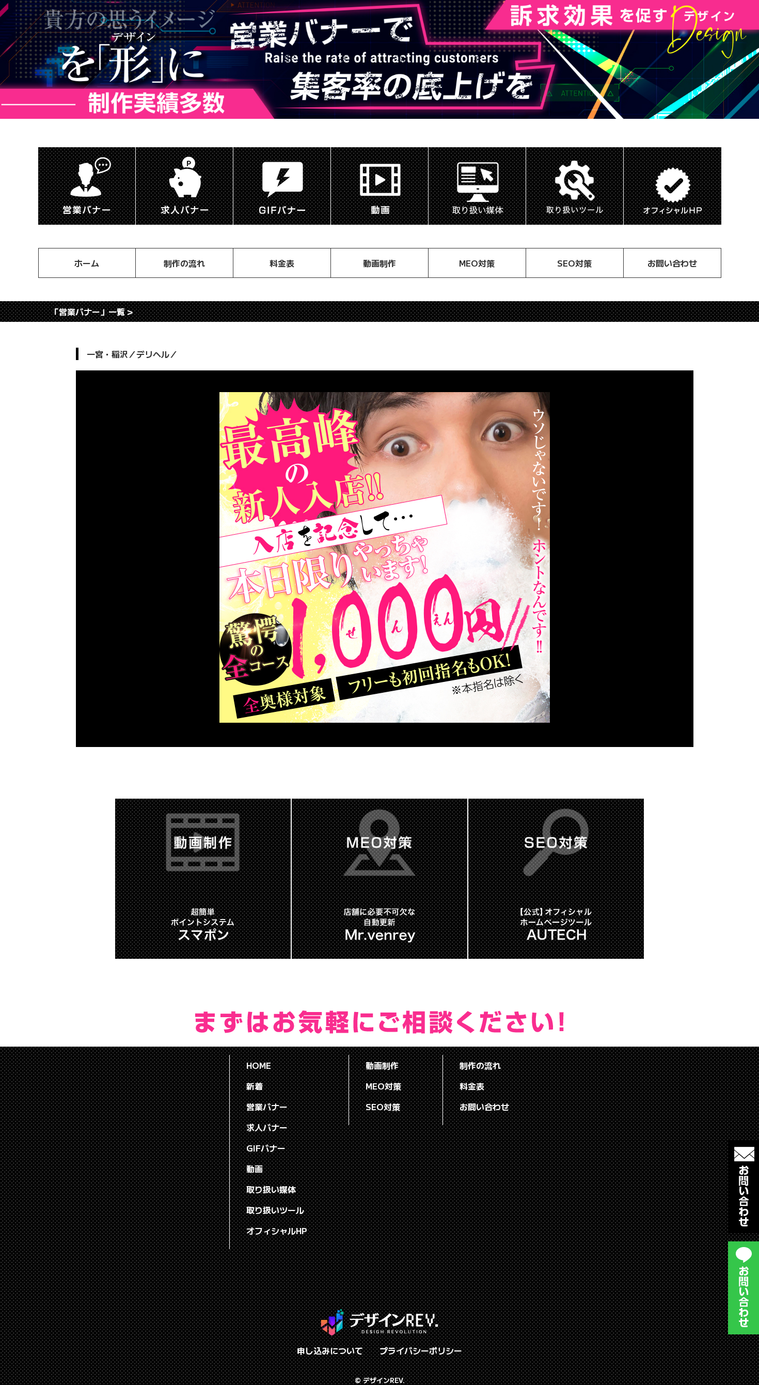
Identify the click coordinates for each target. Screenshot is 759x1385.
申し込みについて (330, 1350)
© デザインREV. (380, 1380)
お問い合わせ (672, 263)
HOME (258, 1065)
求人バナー (267, 1127)
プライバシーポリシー (421, 1350)
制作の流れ (184, 263)
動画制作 (379, 263)
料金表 (282, 263)
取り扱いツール (275, 1210)
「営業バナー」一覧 (88, 311)
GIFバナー (266, 1148)
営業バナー (267, 1106)
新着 (254, 1086)
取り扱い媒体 (271, 1189)
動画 (254, 1168)
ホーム (86, 263)
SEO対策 (574, 263)
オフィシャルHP (276, 1230)
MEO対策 (477, 263)
